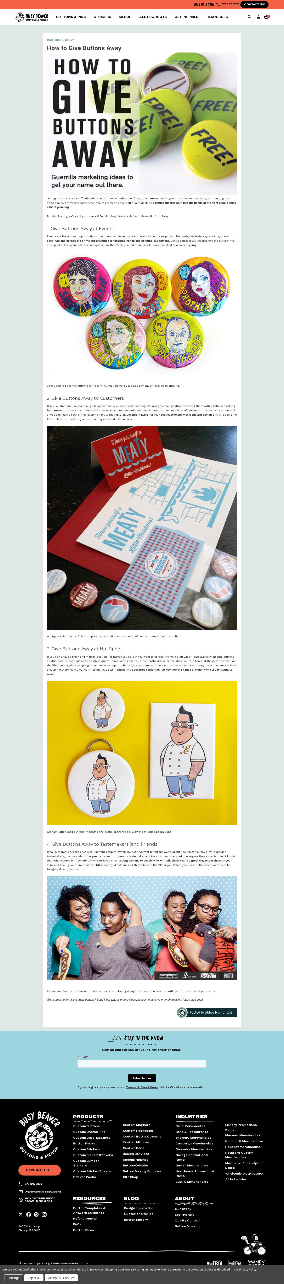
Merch (125, 17)
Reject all (33, 1278)
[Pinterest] (36, 1213)
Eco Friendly (184, 1214)
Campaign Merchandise (194, 1143)
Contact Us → (39, 1170)
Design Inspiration (139, 1208)
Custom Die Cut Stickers (93, 1155)
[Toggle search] (249, 17)
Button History (136, 1219)
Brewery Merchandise (193, 1137)
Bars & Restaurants (192, 1132)
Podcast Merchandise (243, 1147)
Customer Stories (138, 1214)
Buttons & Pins (71, 17)
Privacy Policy (247, 1269)
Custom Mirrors (136, 1142)
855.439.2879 (230, 3)
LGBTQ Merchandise (192, 1181)
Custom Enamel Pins (89, 1132)
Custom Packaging (138, 1130)
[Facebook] (28, 1213)
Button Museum (187, 1226)
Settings (14, 1278)
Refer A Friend (85, 1218)
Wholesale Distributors (244, 1173)
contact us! (254, 4)
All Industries (236, 1179)
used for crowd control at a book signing (169, 245)
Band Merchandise (191, 1126)
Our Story (183, 1209)
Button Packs (84, 1143)
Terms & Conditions (142, 1087)
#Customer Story (60, 40)
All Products (153, 17)
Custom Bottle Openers (142, 1136)
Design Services (136, 1154)
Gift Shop (130, 1177)
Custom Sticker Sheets (92, 1171)
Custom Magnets (137, 1125)
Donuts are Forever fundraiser (82, 991)
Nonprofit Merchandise (244, 1141)
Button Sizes (83, 1230)
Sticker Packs (84, 1177)
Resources (217, 17)
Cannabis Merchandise (194, 1149)
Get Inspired (187, 17)
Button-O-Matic (135, 1165)
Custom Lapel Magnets (91, 1137)
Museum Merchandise (242, 1135)
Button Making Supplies (142, 1171)
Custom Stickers (86, 1149)
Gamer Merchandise (192, 1165)
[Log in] (258, 18)
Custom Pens (133, 1148)
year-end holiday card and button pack (106, 419)
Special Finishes (136, 1159)
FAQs (77, 1224)
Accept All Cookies (61, 1278)
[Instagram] (44, 1213)
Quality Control (187, 1220)
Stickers (102, 17)
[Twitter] (20, 1213)
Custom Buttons (86, 1126)
